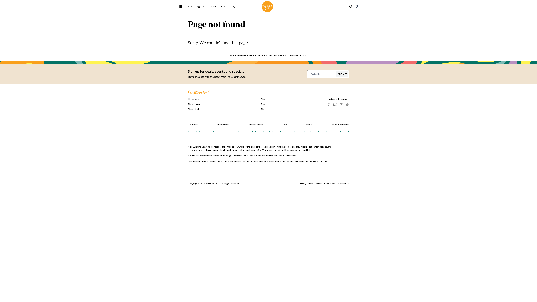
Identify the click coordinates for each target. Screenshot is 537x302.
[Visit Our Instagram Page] (335, 104)
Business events (255, 124)
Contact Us (343, 183)
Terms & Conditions (325, 183)
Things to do (215, 6)
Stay (232, 6)
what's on (282, 55)
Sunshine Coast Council (250, 155)
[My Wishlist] (356, 6)
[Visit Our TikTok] (347, 104)
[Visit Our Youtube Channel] (341, 104)
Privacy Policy (306, 183)
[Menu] (181, 6)
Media (309, 124)
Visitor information (340, 124)
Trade (284, 124)
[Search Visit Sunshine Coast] (350, 6)
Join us (323, 161)
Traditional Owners (234, 146)
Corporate (193, 124)
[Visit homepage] (267, 7)
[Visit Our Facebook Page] (329, 104)
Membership (223, 124)
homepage (260, 55)
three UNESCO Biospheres (253, 161)
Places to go (194, 6)
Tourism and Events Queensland (281, 155)
